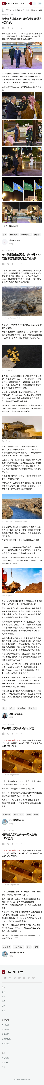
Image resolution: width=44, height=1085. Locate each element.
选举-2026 (9, 10)
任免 (23, 10)
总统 (4, 234)
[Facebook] (16, 28)
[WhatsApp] (7, 28)
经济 (29, 814)
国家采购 (5, 1043)
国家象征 (5, 1034)
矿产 (12, 708)
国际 (3, 1010)
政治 (3, 996)
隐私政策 (5, 1029)
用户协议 (5, 1025)
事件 (27, 10)
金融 (36, 814)
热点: (3, 10)
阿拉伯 (37, 234)
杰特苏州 (32, 708)
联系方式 (5, 1062)
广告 (3, 1067)
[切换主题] (32, 3)
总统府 (17, 10)
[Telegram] (12, 28)
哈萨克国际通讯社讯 (12, 740)
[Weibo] (19, 978)
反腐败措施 (6, 1039)
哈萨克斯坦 (26, 234)
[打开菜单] (40, 3)
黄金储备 (14, 234)
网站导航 (5, 1058)
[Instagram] (3, 28)
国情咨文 (34, 10)
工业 (4, 708)
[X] (21, 28)
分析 (3, 1001)
